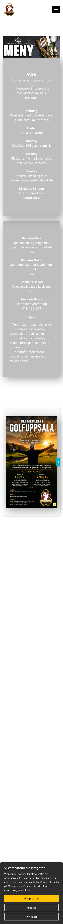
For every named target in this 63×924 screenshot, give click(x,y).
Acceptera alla (31, 898)
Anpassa (31, 907)
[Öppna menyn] (56, 9)
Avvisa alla (31, 916)
